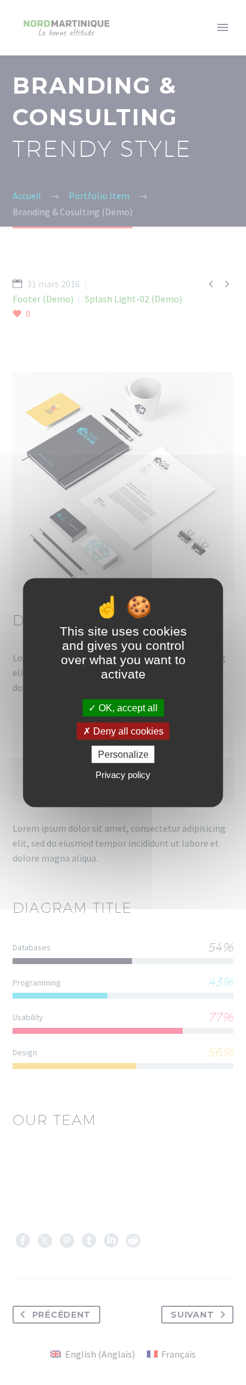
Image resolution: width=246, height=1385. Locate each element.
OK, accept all (127, 707)
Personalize (123, 754)
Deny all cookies (127, 731)
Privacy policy (123, 775)
